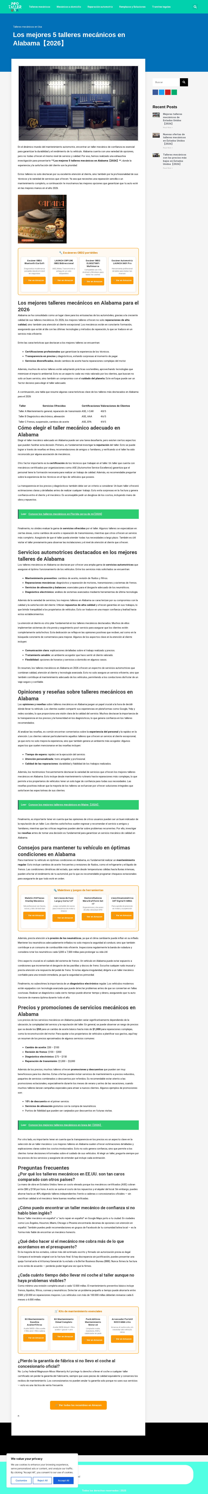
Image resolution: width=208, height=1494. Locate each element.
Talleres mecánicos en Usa (27, 26)
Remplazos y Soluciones (132, 7)
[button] (195, 6)
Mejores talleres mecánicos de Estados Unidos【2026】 (172, 119)
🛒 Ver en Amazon (34, 280)
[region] (42, 1470)
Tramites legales (161, 7)
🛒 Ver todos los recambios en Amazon (78, 1405)
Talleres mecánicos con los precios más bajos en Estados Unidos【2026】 (175, 159)
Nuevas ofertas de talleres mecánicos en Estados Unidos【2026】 (174, 139)
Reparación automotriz (100, 7)
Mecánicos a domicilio (69, 7)
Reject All (42, 1480)
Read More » (168, 127)
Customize (21, 1480)
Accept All (63, 1480)
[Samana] (42, 218)
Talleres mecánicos (39, 7)
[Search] (184, 82)
